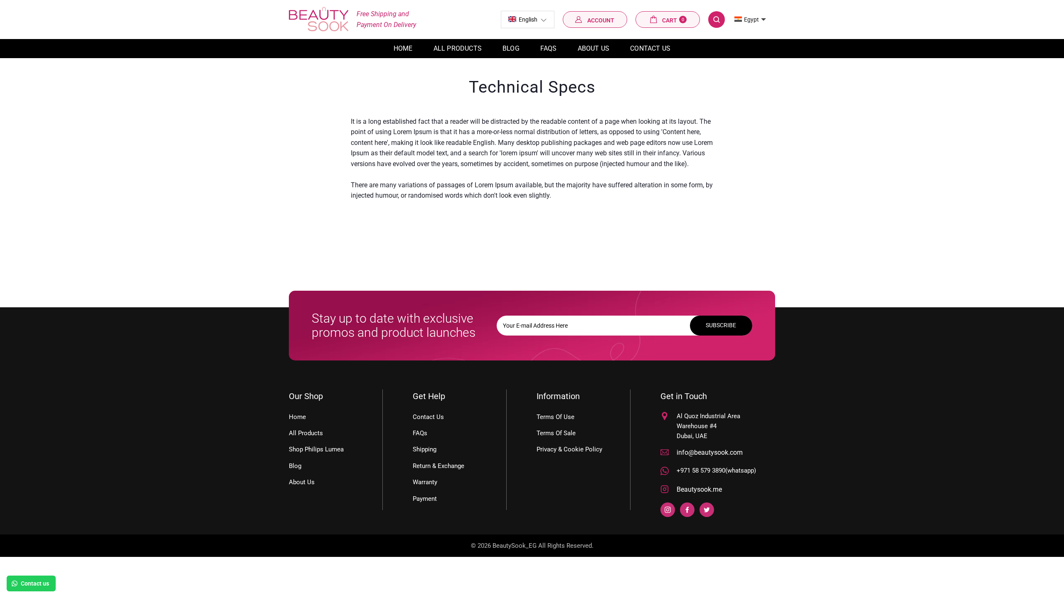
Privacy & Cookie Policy (569, 449)
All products (457, 48)
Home (403, 48)
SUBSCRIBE (721, 325)
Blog (511, 48)
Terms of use (555, 417)
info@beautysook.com (710, 452)
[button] (527, 19)
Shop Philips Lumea (316, 449)
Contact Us (650, 48)
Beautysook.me (699, 489)
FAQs (548, 48)
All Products (306, 433)
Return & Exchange (438, 466)
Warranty (425, 482)
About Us (594, 48)
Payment (425, 498)
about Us (302, 482)
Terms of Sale (556, 433)
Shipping (424, 449)
